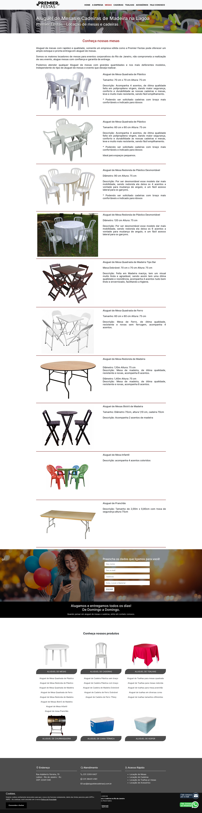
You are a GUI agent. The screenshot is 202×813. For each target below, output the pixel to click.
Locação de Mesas (138, 774)
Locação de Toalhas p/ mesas (143, 780)
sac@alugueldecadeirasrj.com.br (97, 783)
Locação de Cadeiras (139, 777)
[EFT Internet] (101, 806)
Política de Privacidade (48, 799)
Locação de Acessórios (140, 783)
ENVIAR (109, 589)
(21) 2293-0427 (89, 774)
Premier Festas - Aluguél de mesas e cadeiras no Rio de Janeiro (101, 798)
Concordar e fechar (16, 805)
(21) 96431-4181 (89, 779)
